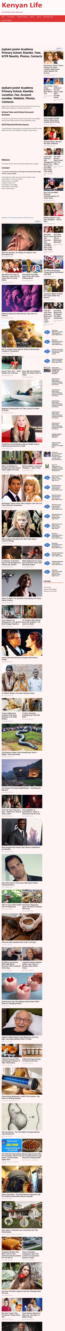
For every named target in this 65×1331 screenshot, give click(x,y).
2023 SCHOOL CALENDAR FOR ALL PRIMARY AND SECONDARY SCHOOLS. (57, 370)
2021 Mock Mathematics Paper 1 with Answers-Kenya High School (57, 342)
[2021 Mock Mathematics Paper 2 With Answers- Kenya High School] (47, 334)
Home (2, 17)
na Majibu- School (57, 360)
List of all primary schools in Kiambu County (20, 217)
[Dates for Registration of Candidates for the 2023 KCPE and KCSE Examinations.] (47, 468)
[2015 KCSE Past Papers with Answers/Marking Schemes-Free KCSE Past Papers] (47, 426)
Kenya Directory (48, 17)
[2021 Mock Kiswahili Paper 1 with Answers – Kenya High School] (47, 479)
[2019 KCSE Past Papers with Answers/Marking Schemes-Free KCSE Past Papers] (47, 382)
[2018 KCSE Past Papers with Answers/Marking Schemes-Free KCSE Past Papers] (47, 393)
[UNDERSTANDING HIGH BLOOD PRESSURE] (47, 437)
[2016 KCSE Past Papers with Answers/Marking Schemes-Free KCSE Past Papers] (47, 415)
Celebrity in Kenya (22, 17)
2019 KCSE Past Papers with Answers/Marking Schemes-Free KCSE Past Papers (57, 381)
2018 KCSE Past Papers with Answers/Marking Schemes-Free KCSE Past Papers (57, 392)
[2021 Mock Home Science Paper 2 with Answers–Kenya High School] (47, 498)
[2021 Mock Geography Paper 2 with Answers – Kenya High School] (47, 537)
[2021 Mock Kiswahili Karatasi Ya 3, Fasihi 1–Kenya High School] (47, 353)
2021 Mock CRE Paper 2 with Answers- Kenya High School (57, 554)
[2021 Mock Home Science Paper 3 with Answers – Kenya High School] (47, 489)
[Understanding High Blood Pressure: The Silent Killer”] (47, 446)
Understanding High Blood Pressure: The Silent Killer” (57, 445)
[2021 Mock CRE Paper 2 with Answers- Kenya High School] (47, 556)
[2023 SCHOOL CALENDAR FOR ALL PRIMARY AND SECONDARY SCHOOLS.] (47, 371)
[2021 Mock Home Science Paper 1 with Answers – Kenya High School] (47, 508)
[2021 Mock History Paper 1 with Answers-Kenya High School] (47, 527)
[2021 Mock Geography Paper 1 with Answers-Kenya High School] (47, 546)
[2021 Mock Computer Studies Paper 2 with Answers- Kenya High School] (47, 573)
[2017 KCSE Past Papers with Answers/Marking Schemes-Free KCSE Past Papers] (47, 404)
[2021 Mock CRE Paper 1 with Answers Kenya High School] (47, 565)
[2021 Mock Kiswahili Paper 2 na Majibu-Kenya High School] (47, 362)
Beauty (32, 17)
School (57, 478)
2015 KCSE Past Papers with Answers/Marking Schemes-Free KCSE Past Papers (57, 426)
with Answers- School (57, 526)
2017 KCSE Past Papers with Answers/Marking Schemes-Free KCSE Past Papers (57, 404)
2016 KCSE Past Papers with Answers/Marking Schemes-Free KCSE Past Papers (57, 415)
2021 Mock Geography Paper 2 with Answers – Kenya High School (57, 536)
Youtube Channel (6, 20)
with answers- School (57, 517)
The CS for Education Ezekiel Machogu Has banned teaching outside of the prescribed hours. (57, 456)
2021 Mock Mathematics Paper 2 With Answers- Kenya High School (57, 332)
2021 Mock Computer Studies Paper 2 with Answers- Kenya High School (57, 573)
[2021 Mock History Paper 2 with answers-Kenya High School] (47, 518)
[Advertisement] (32, 34)
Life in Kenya (10, 17)
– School (57, 497)
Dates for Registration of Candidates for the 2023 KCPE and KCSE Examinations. (57, 467)
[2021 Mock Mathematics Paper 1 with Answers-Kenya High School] (47, 343)
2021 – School (57, 352)
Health (39, 17)
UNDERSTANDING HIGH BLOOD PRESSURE (57, 435)
